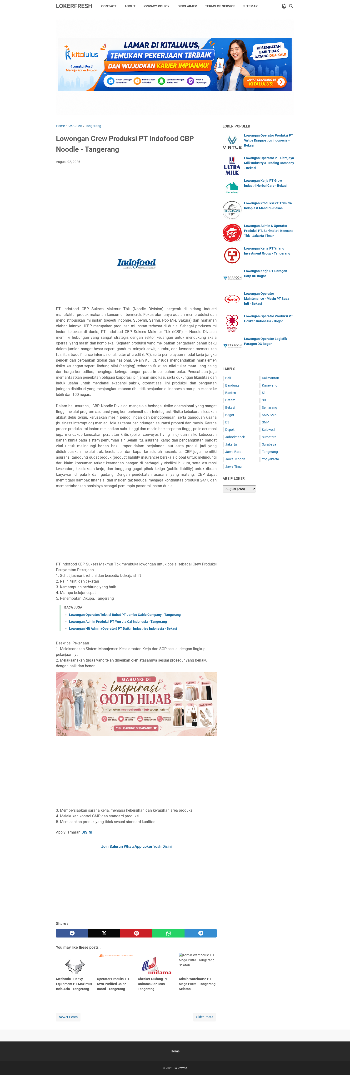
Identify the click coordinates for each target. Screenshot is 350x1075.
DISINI (86, 832)
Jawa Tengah (235, 459)
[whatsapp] (168, 933)
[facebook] (72, 933)
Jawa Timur (234, 466)
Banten (230, 393)
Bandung (232, 385)
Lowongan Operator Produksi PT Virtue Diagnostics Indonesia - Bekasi (268, 140)
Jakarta (231, 444)
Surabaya (269, 444)
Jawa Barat (234, 452)
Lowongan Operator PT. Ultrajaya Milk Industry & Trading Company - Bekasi (269, 163)
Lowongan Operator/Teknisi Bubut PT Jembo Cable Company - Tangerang (125, 615)
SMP (265, 422)
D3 (227, 422)
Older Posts (204, 1017)
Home (175, 1051)
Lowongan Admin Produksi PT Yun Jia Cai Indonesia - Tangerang (118, 621)
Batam (230, 400)
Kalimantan (270, 378)
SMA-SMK (269, 415)
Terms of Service (220, 6)
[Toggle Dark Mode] (284, 6)
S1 (264, 393)
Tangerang (270, 452)
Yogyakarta (270, 459)
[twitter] (104, 933)
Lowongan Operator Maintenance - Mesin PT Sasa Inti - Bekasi (266, 298)
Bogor (229, 415)
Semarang (269, 407)
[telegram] (201, 933)
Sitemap (250, 6)
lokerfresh (74, 6)
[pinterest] (136, 933)
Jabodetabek (235, 437)
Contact (108, 6)
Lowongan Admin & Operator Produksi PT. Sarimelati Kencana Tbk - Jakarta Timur (269, 231)
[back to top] (340, 1064)
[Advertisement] (136, 203)
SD (264, 400)
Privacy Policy (157, 6)
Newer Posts (68, 1017)
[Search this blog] (291, 6)
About (130, 6)
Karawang (269, 385)
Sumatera (269, 437)
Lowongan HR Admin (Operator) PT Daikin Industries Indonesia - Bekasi (123, 628)
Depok (230, 430)
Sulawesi (268, 430)
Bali (228, 378)
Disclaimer (187, 6)
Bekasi (230, 407)
